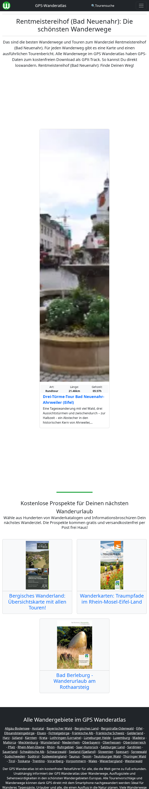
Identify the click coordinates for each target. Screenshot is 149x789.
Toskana (24, 761)
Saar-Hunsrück (87, 747)
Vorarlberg (55, 761)
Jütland (17, 738)
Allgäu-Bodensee (17, 728)
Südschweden (15, 756)
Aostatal (38, 728)
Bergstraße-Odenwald (117, 728)
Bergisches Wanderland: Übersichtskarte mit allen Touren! (37, 601)
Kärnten (31, 738)
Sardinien (134, 747)
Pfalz (11, 747)
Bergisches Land (86, 728)
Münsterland (50, 742)
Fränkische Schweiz (110, 733)
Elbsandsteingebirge (19, 733)
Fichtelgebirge (59, 733)
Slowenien (105, 752)
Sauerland (10, 752)
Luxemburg (121, 738)
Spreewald (139, 752)
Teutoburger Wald (107, 756)
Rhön (51, 747)
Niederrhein (71, 742)
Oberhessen (112, 742)
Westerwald (133, 761)
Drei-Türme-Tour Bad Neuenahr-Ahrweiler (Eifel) (73, 399)
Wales (92, 761)
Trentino (38, 761)
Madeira (139, 738)
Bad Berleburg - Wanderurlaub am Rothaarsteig (75, 681)
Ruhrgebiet (65, 747)
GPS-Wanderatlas (50, 5)
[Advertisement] (74, 98)
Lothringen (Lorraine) (65, 738)
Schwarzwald (56, 752)
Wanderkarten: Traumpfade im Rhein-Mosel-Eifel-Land (112, 598)
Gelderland (135, 733)
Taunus (74, 756)
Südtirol (33, 756)
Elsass (41, 733)
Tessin (86, 756)
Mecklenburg (28, 742)
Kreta (43, 738)
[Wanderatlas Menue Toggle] (141, 6)
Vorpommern (76, 761)
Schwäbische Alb (32, 752)
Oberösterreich (134, 742)
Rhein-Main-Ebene (31, 747)
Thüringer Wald (134, 756)
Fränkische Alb (82, 733)
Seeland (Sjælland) (82, 752)
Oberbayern (91, 742)
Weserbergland (111, 761)
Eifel (139, 728)
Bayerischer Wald (59, 728)
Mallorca (9, 742)
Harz (6, 738)
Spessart (122, 752)
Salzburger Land (113, 747)
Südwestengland (54, 756)
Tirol (12, 761)
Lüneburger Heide (97, 738)
